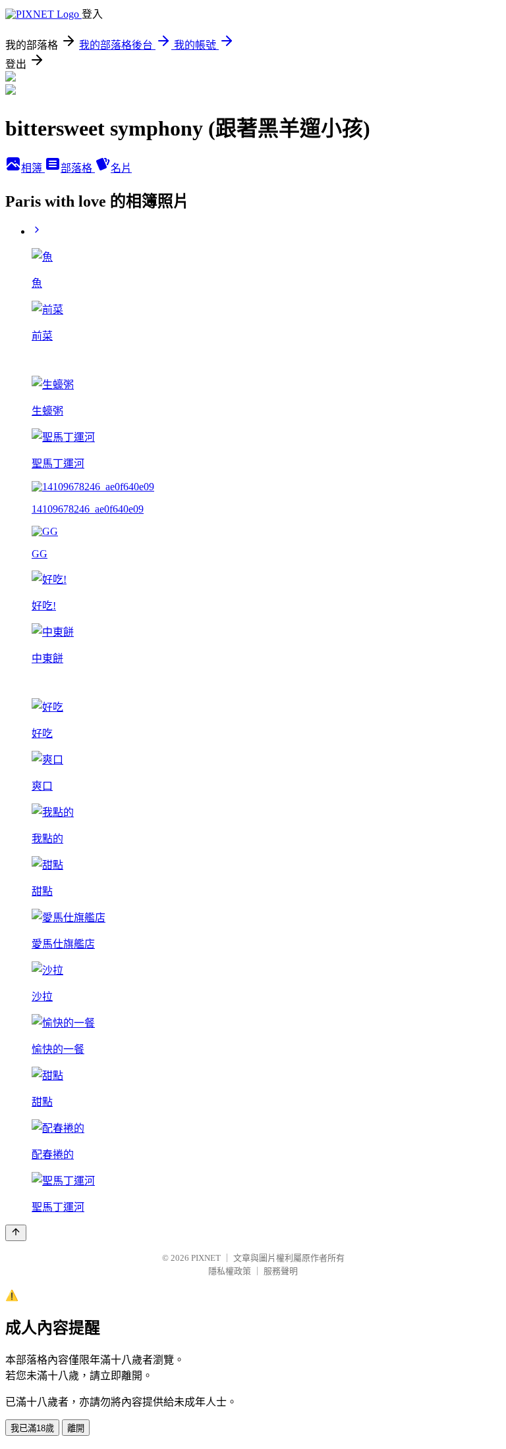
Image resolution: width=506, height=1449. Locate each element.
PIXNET (206, 1258)
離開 (75, 1428)
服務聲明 (281, 1271)
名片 (121, 168)
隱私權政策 (229, 1271)
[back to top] (15, 1233)
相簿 (33, 168)
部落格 (78, 168)
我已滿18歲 (32, 1428)
